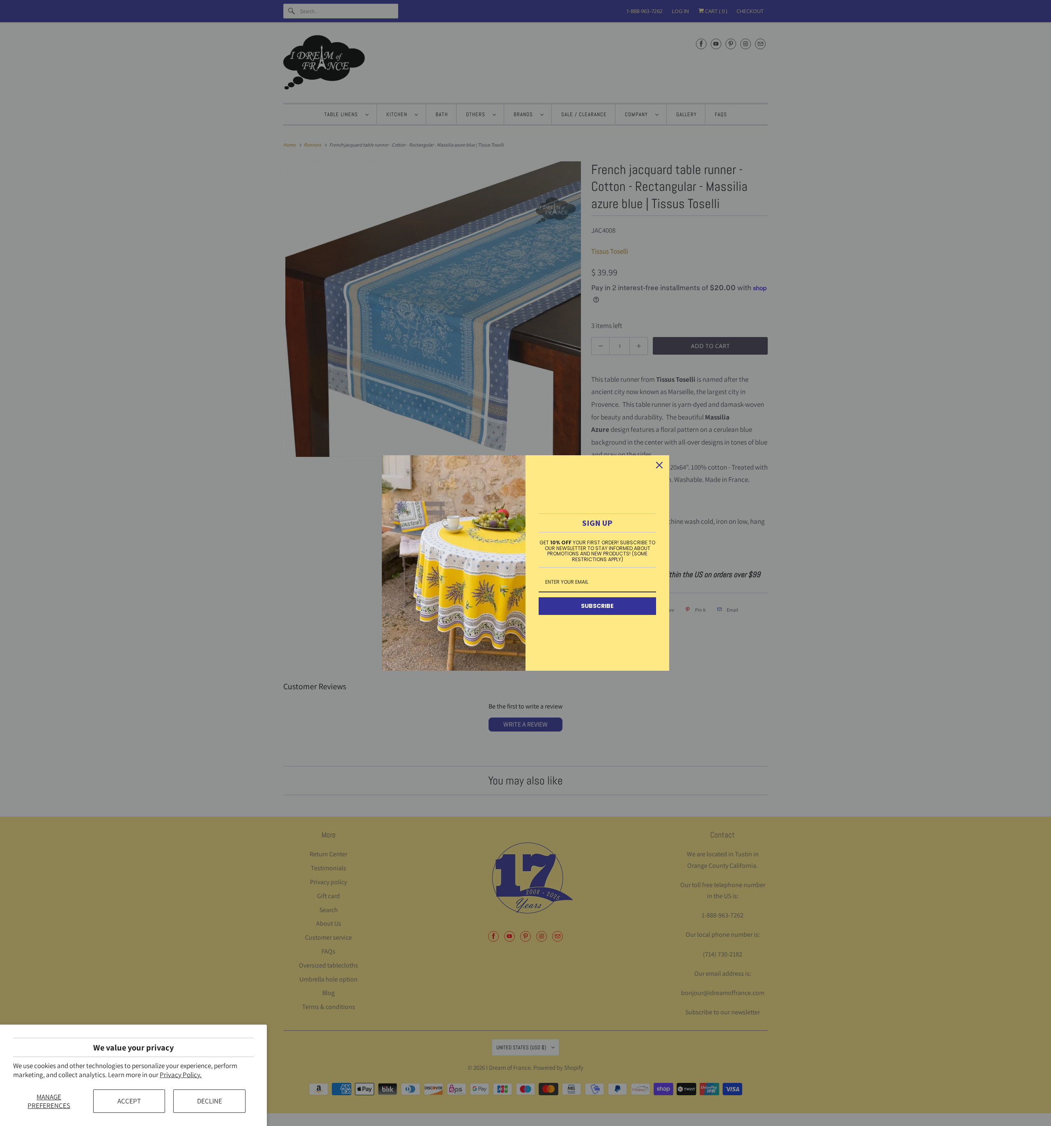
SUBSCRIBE (597, 606)
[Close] (659, 465)
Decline (209, 1100)
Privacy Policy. (181, 1074)
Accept (129, 1100)
